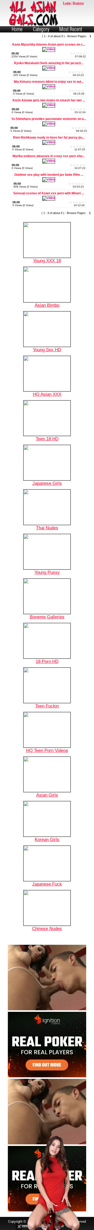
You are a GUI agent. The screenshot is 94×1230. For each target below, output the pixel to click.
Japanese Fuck (47, 884)
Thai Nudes (47, 527)
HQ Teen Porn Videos (47, 750)
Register (78, 3)
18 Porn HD (47, 661)
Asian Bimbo (47, 305)
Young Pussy (47, 572)
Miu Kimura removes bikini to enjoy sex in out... (49, 82)
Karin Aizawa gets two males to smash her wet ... (49, 100)
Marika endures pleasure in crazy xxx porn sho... (49, 156)
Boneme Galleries (47, 616)
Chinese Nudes (47, 928)
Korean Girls (47, 839)
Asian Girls (47, 795)
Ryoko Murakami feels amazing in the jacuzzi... (48, 63)
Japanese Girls (47, 483)
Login (67, 3)
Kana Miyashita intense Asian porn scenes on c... (48, 44)
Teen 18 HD (47, 438)
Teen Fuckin (47, 706)
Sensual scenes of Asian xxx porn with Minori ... (48, 193)
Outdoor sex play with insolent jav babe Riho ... (48, 175)
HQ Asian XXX (47, 394)
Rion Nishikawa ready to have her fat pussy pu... (48, 137)
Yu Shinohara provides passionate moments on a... (48, 119)
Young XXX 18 (47, 260)
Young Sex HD (47, 349)
